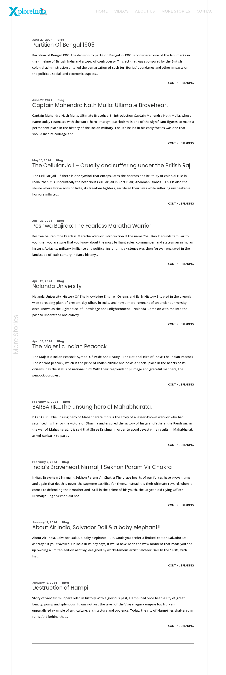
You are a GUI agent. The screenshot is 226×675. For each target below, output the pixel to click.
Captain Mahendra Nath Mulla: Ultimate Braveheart (100, 105)
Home (102, 11)
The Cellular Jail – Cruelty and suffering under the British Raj (111, 165)
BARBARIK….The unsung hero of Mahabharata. (92, 407)
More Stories (175, 11)
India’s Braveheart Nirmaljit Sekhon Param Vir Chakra (102, 467)
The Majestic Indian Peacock (69, 346)
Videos (121, 11)
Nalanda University (57, 286)
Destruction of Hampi (60, 588)
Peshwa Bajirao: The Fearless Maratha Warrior (91, 226)
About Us (145, 11)
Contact (206, 11)
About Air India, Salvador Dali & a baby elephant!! (96, 527)
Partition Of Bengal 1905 (63, 45)
